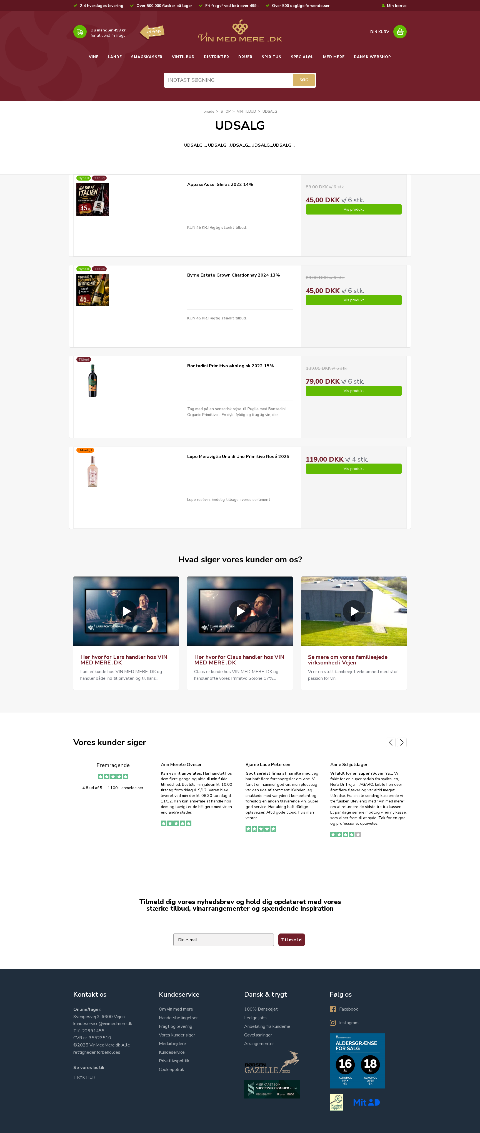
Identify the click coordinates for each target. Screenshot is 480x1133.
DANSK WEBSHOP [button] (372, 57)
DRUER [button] (245, 57)
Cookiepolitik (171, 1070)
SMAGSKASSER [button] (146, 57)
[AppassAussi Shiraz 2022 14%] (92, 199)
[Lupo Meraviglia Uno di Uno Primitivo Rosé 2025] (92, 471)
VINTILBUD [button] (183, 57)
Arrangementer (259, 1044)
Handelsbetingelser (178, 1018)
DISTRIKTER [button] (216, 57)
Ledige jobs (255, 1018)
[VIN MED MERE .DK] (240, 30)
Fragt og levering (175, 1026)
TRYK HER (84, 1077)
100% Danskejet (261, 1009)
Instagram (349, 1023)
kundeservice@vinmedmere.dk (102, 1024)
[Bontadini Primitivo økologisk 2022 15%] (92, 380)
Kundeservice (172, 1052)
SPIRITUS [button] (271, 57)
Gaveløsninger (258, 1035)
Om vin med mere (176, 1009)
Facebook (348, 1009)
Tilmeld (291, 940)
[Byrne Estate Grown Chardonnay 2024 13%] (92, 290)
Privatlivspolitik (174, 1061)
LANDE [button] (115, 57)
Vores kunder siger (177, 1035)
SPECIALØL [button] (302, 57)
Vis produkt (354, 209)
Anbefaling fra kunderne (267, 1026)
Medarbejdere (172, 1044)
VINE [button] (93, 57)
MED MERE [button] (333, 57)
